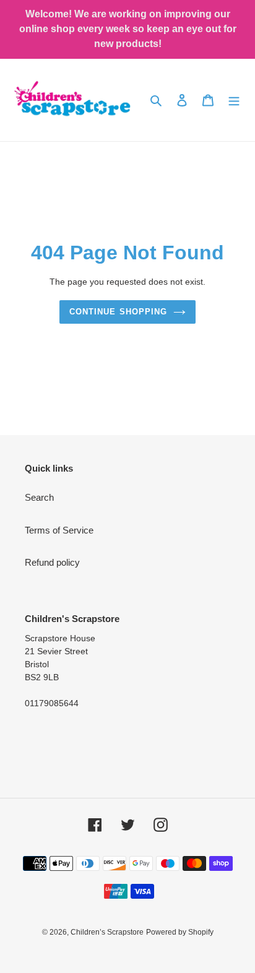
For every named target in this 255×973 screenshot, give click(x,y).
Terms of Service (59, 530)
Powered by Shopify (180, 932)
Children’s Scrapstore (107, 932)
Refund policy (52, 562)
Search (39, 497)
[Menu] (234, 100)
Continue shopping (118, 311)
